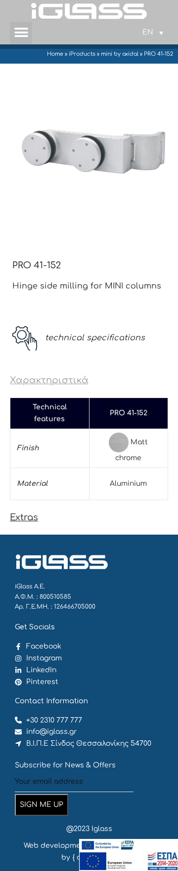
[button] (21, 33)
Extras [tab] (24, 517)
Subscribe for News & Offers (65, 765)
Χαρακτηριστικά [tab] (49, 380)
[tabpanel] (89, 449)
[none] (152, 32)
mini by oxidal (119, 54)
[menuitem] (152, 32)
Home (55, 54)
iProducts (82, 54)
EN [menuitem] (147, 32)
